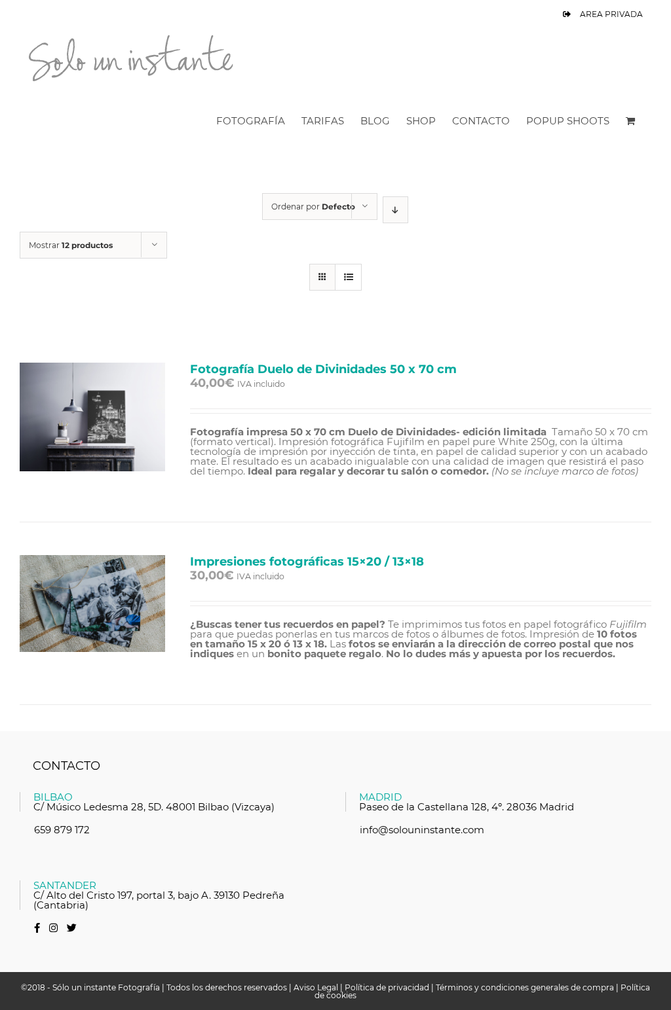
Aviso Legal (316, 987)
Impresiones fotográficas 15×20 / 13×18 (307, 561)
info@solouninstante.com (422, 829)
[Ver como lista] (348, 277)
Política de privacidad (387, 987)
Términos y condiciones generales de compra (525, 987)
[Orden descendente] (395, 209)
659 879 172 (62, 829)
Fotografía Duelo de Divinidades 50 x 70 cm (323, 369)
